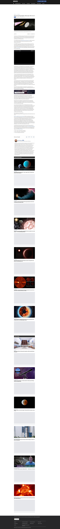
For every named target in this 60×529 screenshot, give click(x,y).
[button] (44, 1)
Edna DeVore (20, 140)
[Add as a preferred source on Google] (16, 519)
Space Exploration (18, 3)
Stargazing (28, 3)
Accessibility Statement (25, 523)
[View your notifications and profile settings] (42, 1)
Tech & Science (39, 3)
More (43, 3)
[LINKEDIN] (22, 140)
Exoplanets (18, 14)
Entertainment (33, 3)
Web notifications (40, 523)
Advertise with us (32, 523)
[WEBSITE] (23, 140)
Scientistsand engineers (31, 126)
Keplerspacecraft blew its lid (25, 40)
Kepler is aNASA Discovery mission (19, 116)
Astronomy (23, 3)
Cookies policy (16, 523)
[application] (24, 57)
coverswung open (18, 47)
